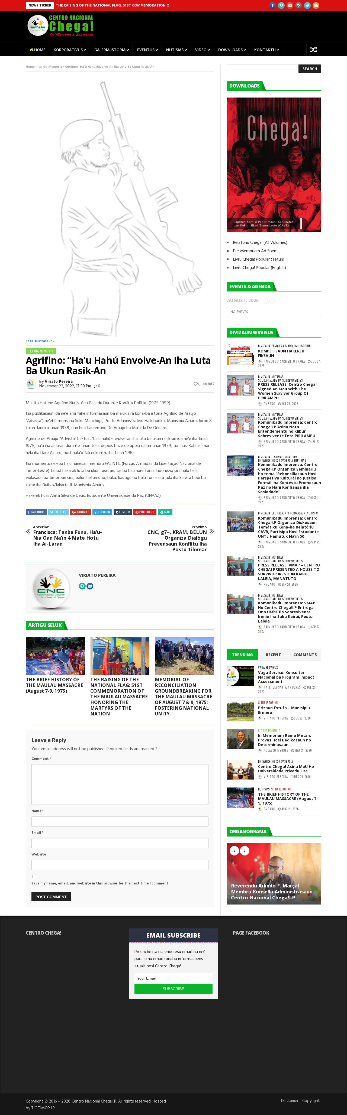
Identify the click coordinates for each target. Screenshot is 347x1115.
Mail (167, 512)
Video (201, 49)
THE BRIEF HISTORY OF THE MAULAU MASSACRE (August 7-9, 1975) (54, 685)
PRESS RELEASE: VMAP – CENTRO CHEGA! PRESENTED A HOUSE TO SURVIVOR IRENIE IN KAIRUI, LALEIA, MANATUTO (289, 571)
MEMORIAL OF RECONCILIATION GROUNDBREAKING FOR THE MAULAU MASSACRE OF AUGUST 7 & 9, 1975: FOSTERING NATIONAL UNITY (183, 696)
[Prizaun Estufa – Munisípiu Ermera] (240, 711)
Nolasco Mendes (276, 750)
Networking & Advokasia (275, 460)
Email (37, 833)
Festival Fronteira (284, 457)
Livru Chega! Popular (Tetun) (258, 259)
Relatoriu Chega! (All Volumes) (260, 242)
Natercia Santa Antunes (282, 687)
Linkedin (104, 512)
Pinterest (146, 512)
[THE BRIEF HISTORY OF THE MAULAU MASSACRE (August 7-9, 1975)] (55, 656)
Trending (242, 654)
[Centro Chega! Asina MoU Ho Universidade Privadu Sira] (240, 770)
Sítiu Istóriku (268, 703)
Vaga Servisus (268, 667)
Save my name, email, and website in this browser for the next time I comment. (100, 883)
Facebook (37, 512)
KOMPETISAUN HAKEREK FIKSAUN (281, 353)
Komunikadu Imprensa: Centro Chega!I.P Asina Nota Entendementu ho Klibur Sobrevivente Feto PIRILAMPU (287, 429)
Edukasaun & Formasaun (289, 513)
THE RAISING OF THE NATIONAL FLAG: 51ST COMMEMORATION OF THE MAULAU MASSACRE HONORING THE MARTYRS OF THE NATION (149, 5)
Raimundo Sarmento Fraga (284, 361)
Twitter (60, 512)
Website (38, 854)
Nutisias (175, 49)
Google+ (83, 512)
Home (40, 49)
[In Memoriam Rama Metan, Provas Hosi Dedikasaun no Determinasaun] (240, 739)
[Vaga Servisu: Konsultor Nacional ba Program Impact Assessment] (240, 676)
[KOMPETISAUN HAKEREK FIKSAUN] (240, 354)
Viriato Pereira (59, 381)
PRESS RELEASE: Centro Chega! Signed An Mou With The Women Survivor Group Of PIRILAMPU (287, 391)
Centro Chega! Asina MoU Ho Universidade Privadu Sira (286, 769)
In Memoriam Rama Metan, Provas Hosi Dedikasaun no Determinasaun (284, 740)
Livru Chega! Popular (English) (259, 267)
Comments (305, 654)
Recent (273, 654)
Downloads (230, 49)
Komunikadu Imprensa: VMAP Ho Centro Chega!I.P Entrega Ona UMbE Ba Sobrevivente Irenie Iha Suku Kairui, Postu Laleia (286, 612)
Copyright (311, 1101)
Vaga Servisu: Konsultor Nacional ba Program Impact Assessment (286, 677)
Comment (41, 759)
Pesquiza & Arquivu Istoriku (292, 346)
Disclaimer (289, 1101)
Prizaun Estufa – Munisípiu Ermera (284, 710)
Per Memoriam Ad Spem (255, 251)
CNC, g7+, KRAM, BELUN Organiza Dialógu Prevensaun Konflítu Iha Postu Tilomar (177, 539)
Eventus (146, 49)
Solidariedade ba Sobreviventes (280, 380)
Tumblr (124, 512)
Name (37, 811)
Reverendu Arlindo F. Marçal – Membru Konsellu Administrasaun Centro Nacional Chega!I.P (272, 891)
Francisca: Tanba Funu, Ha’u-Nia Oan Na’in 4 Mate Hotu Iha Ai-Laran (67, 536)
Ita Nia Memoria (49, 67)
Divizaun (264, 346)
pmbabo (269, 403)
